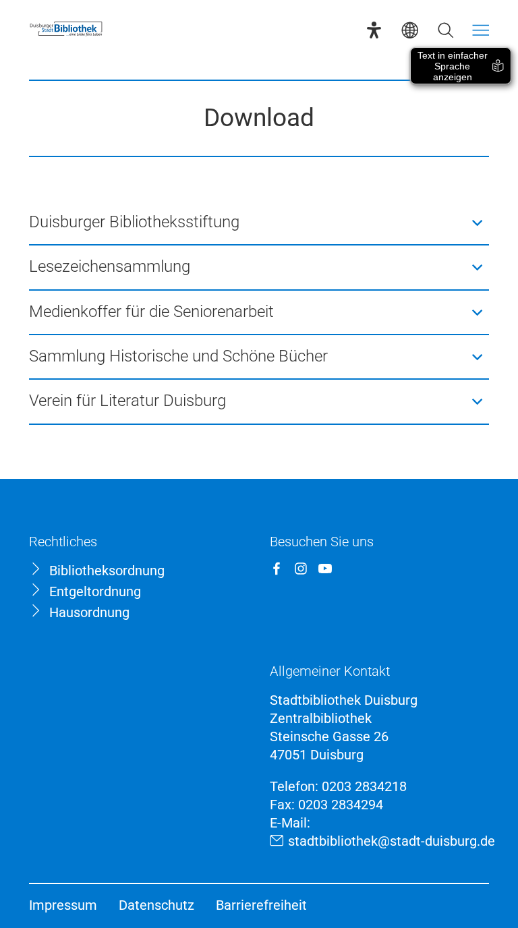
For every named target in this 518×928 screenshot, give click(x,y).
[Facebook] (276, 568)
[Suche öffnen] (445, 30)
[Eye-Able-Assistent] (374, 30)
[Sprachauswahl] (409, 30)
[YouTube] (325, 568)
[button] (259, 222)
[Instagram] (301, 568)
